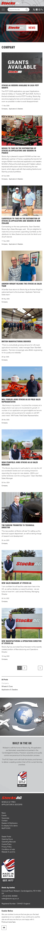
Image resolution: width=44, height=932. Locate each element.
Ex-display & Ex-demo (10, 826)
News (4, 813)
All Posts (5, 680)
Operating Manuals (9, 842)
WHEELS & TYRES (8, 802)
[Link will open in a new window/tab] (34, 9)
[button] (26, 9)
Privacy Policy (7, 847)
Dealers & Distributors (10, 823)
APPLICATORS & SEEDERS (12, 805)
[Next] (40, 668)
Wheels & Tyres (7, 686)
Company (5, 109)
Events (4, 815)
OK (4, 928)
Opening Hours (7, 839)
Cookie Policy (6, 844)
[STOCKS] (11, 3)
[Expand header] (3, 9)
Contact (4, 821)
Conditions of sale (8, 849)
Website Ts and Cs (8, 852)
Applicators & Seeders (16, 109)
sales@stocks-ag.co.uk (10, 899)
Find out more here (8, 922)
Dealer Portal (6, 837)
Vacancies (5, 818)
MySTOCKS (6, 828)
